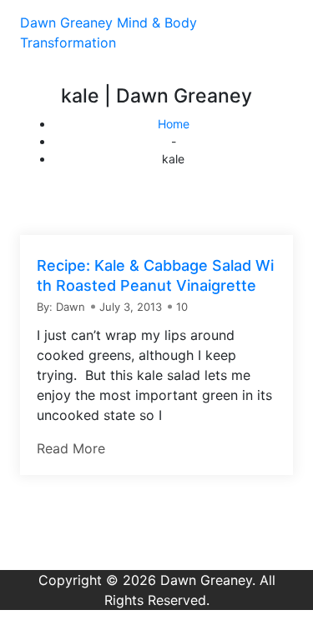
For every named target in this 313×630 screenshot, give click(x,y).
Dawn (70, 306)
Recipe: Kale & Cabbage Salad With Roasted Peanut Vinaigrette (155, 275)
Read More (71, 448)
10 (182, 306)
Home (173, 124)
